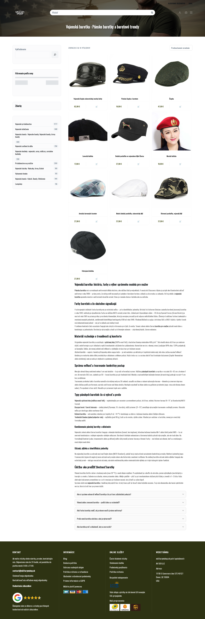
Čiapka (171, 99)
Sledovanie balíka (117, 562)
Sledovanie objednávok (176, 3)
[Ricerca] (54, 54)
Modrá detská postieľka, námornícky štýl (129, 213)
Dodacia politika (70, 562)
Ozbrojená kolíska (88, 271)
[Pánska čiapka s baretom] (129, 73)
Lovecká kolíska (88, 156)
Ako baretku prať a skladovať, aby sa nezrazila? (94, 526)
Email (190, 3)
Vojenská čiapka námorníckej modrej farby (88, 99)
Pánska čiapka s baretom (129, 99)
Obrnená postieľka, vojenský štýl (171, 213)
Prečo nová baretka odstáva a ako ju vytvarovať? (94, 518)
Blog (65, 558)
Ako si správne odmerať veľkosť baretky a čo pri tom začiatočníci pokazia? (104, 494)
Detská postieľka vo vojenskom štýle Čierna (129, 156)
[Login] (180, 13)
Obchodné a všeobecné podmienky (77, 576)
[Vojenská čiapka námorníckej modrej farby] (87, 73)
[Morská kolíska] (171, 130)
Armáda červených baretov (88, 213)
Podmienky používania (118, 567)
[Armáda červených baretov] (87, 188)
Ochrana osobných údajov (73, 567)
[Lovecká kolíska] (87, 130)
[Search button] (152, 13)
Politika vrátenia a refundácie (75, 571)
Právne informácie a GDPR (74, 580)
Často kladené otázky (118, 558)
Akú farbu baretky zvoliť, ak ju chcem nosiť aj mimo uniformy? (99, 510)
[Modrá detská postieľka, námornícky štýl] (129, 188)
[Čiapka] (171, 73)
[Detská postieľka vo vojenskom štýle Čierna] (129, 130)
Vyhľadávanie (20, 49)
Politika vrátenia (117, 571)
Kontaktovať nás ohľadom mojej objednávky (30, 580)
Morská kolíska (171, 156)
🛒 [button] (138, 106)
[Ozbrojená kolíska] (87, 245)
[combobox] (100, 12)
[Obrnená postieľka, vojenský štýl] (171, 188)
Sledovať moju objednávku (23, 575)
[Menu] (191, 12)
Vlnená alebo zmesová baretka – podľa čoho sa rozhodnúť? (98, 502)
